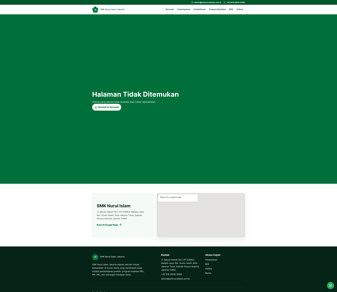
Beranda (170, 9)
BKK (231, 9)
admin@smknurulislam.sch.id (175, 278)
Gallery (240, 9)
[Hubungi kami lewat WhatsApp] (330, 285)
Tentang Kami (183, 9)
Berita (208, 273)
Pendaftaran (200, 9)
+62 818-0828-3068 (171, 274)
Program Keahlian (217, 9)
